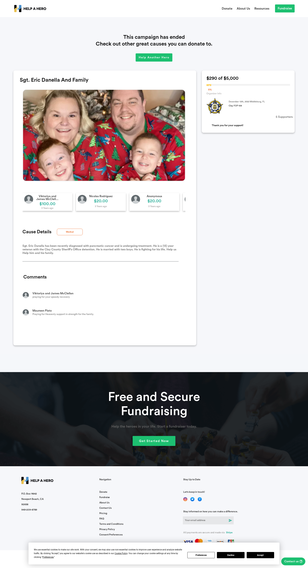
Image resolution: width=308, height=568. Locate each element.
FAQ (101, 518)
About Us (243, 8)
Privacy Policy (107, 529)
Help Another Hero (154, 57)
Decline (230, 555)
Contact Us (105, 508)
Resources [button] (261, 8)
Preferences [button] (48, 557)
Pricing (103, 513)
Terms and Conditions (111, 524)
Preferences (201, 555)
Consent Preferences (111, 534)
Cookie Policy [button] (121, 553)
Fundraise (285, 8)
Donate (227, 8)
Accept (260, 555)
